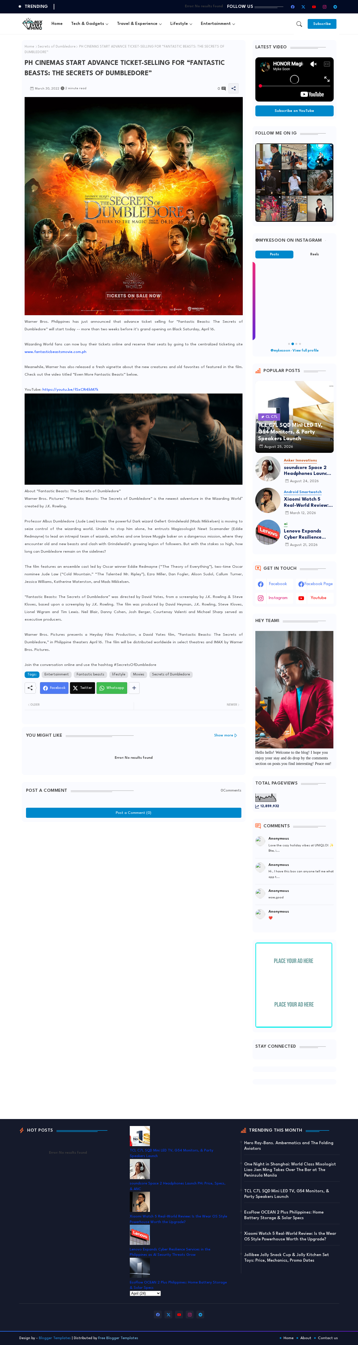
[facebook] (293, 7)
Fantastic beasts (90, 674)
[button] (299, 24)
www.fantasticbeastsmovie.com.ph (55, 352)
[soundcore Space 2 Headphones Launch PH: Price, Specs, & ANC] (268, 468)
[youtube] (314, 7)
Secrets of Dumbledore (57, 46)
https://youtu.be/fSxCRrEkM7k (70, 390)
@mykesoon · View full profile (294, 350)
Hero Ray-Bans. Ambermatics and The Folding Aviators (288, 1146)
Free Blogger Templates (118, 1338)
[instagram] (325, 7)
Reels (314, 254)
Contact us (328, 1338)
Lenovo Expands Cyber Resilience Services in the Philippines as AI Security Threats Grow (303, 534)
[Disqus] (134, 895)
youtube (318, 598)
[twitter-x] (303, 7)
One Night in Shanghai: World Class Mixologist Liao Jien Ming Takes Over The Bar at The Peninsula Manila (290, 1170)
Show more (223, 735)
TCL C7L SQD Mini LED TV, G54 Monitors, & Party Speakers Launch (286, 1194)
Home (57, 24)
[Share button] (134, 688)
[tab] (57, 23)
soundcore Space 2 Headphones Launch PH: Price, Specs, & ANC (307, 471)
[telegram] (335, 7)
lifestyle (118, 674)
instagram (278, 598)
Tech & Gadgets (87, 24)
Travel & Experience (137, 24)
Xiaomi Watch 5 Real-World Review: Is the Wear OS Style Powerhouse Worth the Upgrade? (309, 502)
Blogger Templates (55, 1338)
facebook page (319, 584)
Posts (274, 254)
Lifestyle (179, 24)
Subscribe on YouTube (294, 111)
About (305, 1338)
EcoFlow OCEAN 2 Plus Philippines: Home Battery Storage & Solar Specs (284, 1215)
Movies (138, 674)
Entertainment (216, 24)
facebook (278, 584)
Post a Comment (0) (133, 813)
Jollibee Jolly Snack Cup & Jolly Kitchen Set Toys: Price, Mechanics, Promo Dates (286, 1258)
